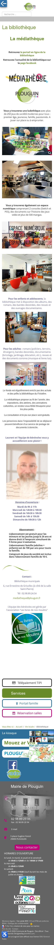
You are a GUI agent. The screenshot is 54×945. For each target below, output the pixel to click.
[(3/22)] (38, 740)
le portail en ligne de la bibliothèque (32, 54)
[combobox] (16, 14)
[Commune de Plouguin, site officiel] (29, 7)
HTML (36, 921)
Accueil (19, 726)
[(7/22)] (51, 733)
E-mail (14, 829)
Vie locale (29, 726)
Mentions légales (8, 921)
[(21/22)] (51, 740)
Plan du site (6, 929)
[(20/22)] (44, 733)
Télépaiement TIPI (29, 683)
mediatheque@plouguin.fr (26, 598)
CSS (30, 921)
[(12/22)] (44, 740)
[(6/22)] (38, 733)
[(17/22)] (32, 740)
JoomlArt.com (29, 933)
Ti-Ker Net (9, 926)
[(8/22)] (32, 733)
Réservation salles (28, 713)
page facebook (28, 63)
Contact (15, 929)
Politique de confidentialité (18, 923)
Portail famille (28, 703)
